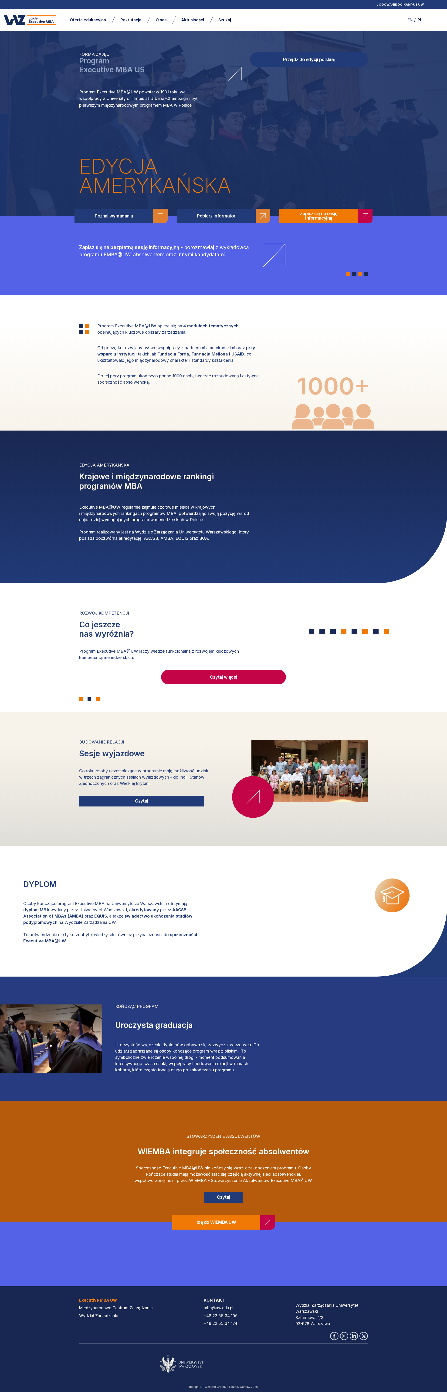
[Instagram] (344, 1336)
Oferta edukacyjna (88, 20)
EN (410, 20)
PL (419, 20)
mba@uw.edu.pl (218, 1308)
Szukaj (224, 20)
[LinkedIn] (354, 1336)
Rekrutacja (130, 20)
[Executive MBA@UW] (30, 20)
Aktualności (192, 20)
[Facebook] (334, 1336)
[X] (363, 1336)
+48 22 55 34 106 (221, 1315)
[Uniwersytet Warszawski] (223, 1364)
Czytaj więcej (223, 677)
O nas (161, 20)
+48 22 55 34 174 (220, 1323)
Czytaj (141, 801)
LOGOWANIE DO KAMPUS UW (400, 4)
